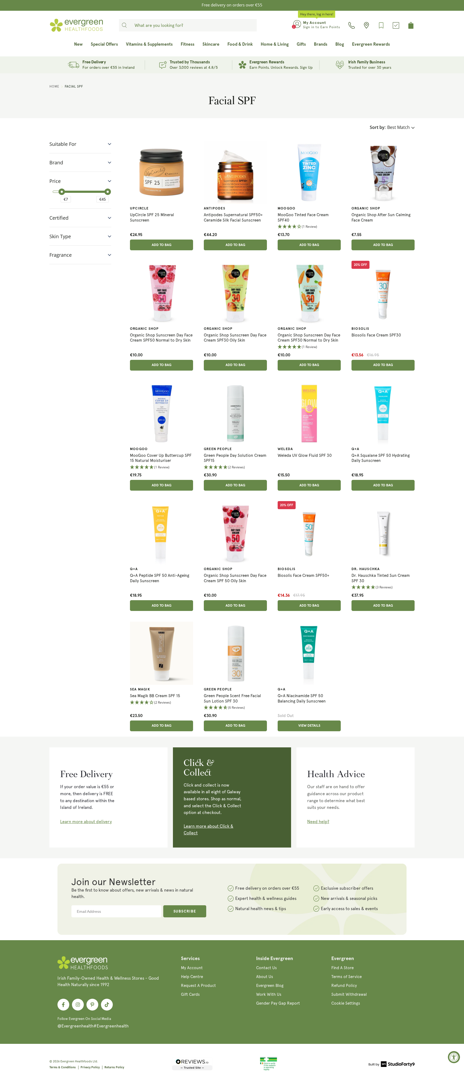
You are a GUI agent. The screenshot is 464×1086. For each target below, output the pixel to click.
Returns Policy (114, 1067)
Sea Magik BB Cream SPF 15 (155, 695)
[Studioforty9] (392, 1065)
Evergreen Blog (270, 985)
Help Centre (192, 976)
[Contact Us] (351, 25)
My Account (192, 967)
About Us (264, 976)
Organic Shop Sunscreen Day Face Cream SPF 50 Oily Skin (235, 578)
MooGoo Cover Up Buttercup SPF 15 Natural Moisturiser (160, 458)
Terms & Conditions (62, 1067)
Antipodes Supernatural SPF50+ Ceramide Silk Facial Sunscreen (233, 217)
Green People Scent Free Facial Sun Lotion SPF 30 (232, 698)
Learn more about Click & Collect (208, 830)
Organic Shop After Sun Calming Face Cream (381, 217)
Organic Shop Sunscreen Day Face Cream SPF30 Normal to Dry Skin (309, 338)
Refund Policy (344, 985)
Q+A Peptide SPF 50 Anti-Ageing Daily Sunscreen (159, 578)
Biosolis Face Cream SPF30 (376, 335)
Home (54, 86)
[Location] (366, 25)
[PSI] (268, 1069)
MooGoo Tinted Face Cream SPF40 (303, 217)
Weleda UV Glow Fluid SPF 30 (305, 455)
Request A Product (198, 985)
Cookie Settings (345, 1003)
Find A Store (342, 967)
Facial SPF (74, 86)
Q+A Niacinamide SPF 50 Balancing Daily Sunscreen (302, 698)
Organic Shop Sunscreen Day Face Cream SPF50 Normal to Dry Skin (161, 338)
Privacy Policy (90, 1067)
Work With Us (268, 994)
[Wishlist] (381, 25)
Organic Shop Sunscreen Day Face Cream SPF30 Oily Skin (235, 338)
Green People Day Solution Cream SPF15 (235, 458)
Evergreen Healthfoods (76, 1061)
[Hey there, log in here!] (297, 25)
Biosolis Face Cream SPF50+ (303, 575)
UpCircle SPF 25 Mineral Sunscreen (152, 217)
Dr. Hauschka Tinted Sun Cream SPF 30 (380, 578)
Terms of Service (346, 976)
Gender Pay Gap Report (278, 1003)
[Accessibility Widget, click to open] (454, 1057)
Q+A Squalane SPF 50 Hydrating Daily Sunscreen (380, 458)
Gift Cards (190, 994)
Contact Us (266, 967)
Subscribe (184, 911)
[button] (309, 227)
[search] (124, 25)
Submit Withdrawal (349, 994)
